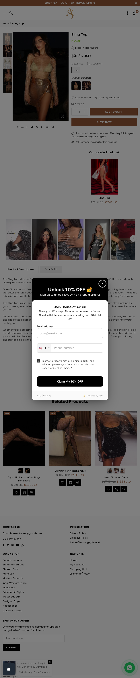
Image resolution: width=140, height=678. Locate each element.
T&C (39, 395)
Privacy (47, 395)
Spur (101, 395)
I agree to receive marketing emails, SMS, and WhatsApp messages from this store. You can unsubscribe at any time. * (68, 364)
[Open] (9, 669)
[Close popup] (102, 283)
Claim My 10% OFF (70, 381)
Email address (45, 326)
